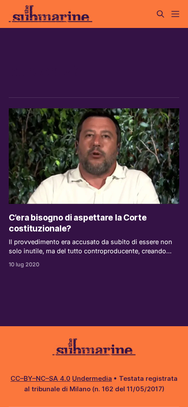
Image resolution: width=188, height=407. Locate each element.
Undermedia (92, 378)
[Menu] (175, 14)
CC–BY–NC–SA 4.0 (40, 378)
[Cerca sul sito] (160, 14)
